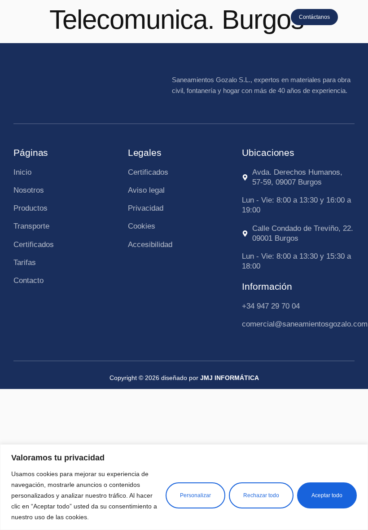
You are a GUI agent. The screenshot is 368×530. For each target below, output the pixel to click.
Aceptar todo (326, 495)
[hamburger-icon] (353, 18)
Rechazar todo (261, 495)
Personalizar (195, 495)
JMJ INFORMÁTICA (229, 377)
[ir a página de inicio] (35, 16)
